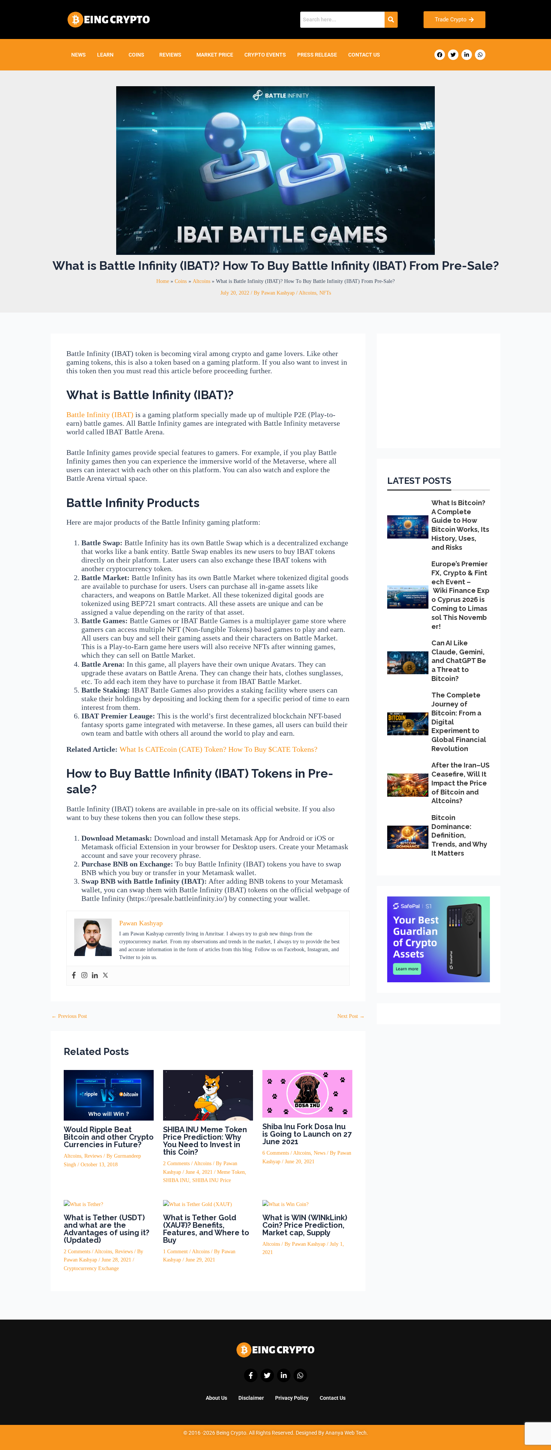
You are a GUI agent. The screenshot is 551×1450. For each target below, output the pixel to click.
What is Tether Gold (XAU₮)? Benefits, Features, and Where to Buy (206, 1229)
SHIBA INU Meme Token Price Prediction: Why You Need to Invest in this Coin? (205, 1141)
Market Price (214, 55)
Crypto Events (265, 55)
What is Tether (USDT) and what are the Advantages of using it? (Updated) (106, 1229)
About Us (216, 1398)
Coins (136, 55)
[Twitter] (105, 976)
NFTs (325, 293)
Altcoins (307, 293)
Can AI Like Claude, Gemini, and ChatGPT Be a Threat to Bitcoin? (458, 660)
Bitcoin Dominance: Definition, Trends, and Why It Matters (459, 835)
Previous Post (69, 1016)
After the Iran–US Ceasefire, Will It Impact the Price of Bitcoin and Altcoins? (460, 783)
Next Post (351, 1016)
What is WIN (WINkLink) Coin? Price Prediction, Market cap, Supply (304, 1225)
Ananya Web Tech (346, 1433)
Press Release (317, 55)
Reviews (170, 55)
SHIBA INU (176, 1180)
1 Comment (175, 1251)
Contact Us (364, 55)
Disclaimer (251, 1398)
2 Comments (176, 1163)
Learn (105, 55)
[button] (107, 54)
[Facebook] (73, 976)
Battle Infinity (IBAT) (99, 414)
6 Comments (275, 1153)
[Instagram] (84, 976)
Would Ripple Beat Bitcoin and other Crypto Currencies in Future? (109, 1137)
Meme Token (231, 1172)
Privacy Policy (291, 1398)
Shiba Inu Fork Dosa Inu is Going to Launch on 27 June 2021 (307, 1134)
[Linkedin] (94, 976)
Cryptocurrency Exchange (91, 1268)
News (78, 55)
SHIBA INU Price (211, 1180)
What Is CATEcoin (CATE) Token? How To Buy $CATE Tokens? (218, 749)
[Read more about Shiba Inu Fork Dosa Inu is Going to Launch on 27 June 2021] (307, 1093)
